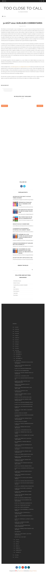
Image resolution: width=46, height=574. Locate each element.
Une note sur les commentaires (21, 224)
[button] (4, 1)
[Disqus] (22, 129)
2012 (16, 350)
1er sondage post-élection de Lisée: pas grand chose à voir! (26, 211)
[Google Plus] (23, 567)
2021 (16, 331)
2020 (16, 333)
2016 (16, 341)
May (17, 543)
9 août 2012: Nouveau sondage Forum (23, 497)
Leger (14, 287)
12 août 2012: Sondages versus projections (24, 486)
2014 (16, 346)
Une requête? (18, 531)
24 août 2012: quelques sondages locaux (24, 402)
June (17, 541)
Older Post (39, 105)
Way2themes (20, 570)
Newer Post (4, 105)
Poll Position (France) (17, 280)
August (17, 360)
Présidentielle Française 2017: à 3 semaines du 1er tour (25, 204)
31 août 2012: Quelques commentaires (23, 368)
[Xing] (28, 567)
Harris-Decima (16, 289)
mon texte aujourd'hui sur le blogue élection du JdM (20, 66)
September (18, 358)
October (18, 356)
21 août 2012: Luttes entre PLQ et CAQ (23, 429)
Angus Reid (15, 293)
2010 (16, 557)
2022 (16, 329)
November (18, 354)
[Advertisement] (21, 313)
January (18, 552)
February (18, 550)
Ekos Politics (15, 295)
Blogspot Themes (33, 570)
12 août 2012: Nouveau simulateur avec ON (24, 480)
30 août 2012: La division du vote (22, 375)
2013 (16, 348)
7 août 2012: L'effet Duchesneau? (22, 507)
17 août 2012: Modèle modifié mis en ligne (24, 454)
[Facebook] (21, 186)
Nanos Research (16, 291)
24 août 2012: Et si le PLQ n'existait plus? (24, 404)
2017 (16, 339)
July (17, 539)
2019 (16, 335)
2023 (16, 327)
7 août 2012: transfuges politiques (22, 505)
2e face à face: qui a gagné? (21, 421)
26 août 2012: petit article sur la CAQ (22, 257)
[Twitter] (24, 186)
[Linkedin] (25, 567)
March (17, 548)
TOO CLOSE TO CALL (23, 8)
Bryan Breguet (5, 85)
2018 (16, 337)
